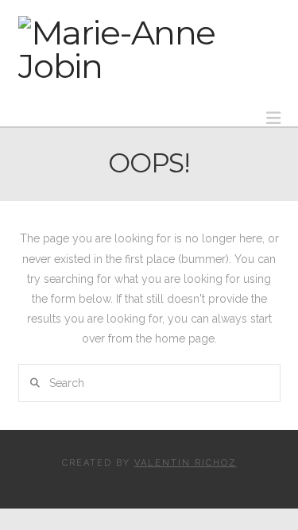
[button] (273, 118)
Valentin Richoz (185, 463)
